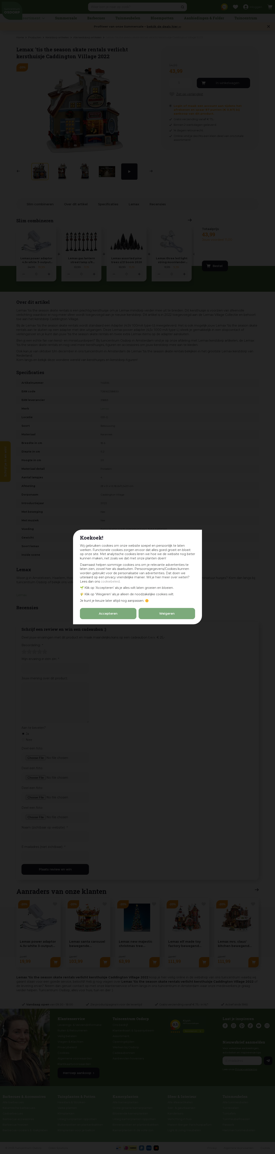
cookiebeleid (110, 581)
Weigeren (167, 613)
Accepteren (108, 613)
